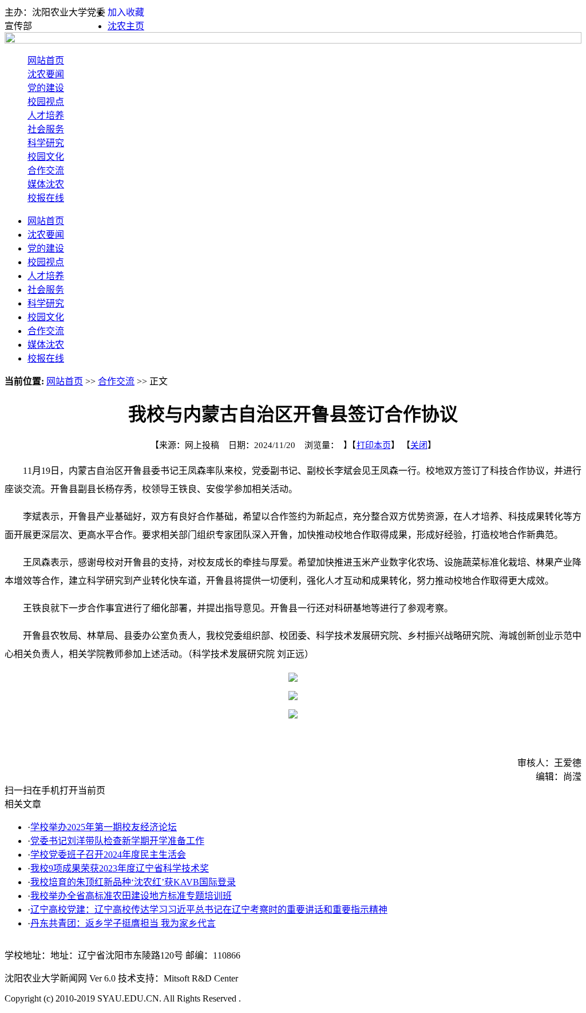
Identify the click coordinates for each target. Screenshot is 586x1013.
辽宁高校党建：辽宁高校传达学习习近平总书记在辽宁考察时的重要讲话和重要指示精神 (208, 909)
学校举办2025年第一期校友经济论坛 (103, 827)
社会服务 (45, 129)
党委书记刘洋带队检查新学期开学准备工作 (117, 841)
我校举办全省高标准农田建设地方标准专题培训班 (131, 896)
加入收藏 (126, 12)
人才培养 (45, 115)
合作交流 (45, 170)
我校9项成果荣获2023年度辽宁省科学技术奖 (119, 868)
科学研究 (45, 143)
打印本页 (374, 445)
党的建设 (45, 88)
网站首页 (45, 60)
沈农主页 (126, 26)
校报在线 (45, 198)
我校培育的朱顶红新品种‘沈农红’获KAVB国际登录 (133, 882)
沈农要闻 (45, 74)
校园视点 (45, 102)
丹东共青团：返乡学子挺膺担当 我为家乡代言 (123, 923)
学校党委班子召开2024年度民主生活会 (108, 854)
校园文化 (45, 157)
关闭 (418, 445)
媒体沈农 (45, 184)
